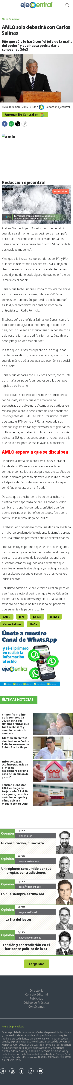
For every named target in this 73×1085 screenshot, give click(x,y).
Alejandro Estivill (28, 912)
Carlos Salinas (12, 624)
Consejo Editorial (36, 994)
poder (37, 617)
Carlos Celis (25, 836)
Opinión (21, 830)
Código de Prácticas (36, 1003)
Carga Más (36, 964)
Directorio (36, 990)
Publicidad (36, 998)
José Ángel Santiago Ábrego (30, 888)
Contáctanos (36, 1006)
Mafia (33, 624)
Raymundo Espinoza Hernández (30, 939)
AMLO (6, 617)
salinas (54, 617)
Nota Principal (10, 19)
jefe (22, 617)
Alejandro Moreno (29, 861)
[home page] (36, 5)
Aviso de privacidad (13, 1026)
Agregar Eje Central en (22, 115)
